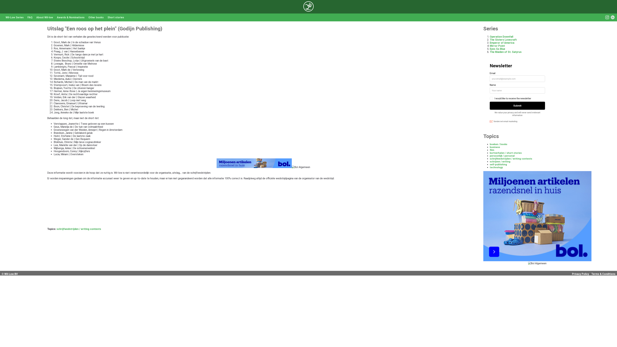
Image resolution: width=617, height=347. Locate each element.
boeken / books (498, 144)
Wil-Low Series (15, 17)
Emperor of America (502, 42)
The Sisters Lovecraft (503, 39)
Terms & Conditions (603, 274)
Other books (96, 17)
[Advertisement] (143, 204)
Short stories (115, 17)
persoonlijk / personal (502, 155)
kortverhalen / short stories (506, 152)
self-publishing (498, 164)
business (495, 147)
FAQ (29, 17)
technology (496, 167)
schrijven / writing (500, 161)
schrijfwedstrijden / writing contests (79, 229)
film (492, 150)
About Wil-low (44, 17)
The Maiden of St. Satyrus (506, 51)
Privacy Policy (580, 274)
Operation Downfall (501, 36)
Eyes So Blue (497, 48)
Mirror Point (497, 45)
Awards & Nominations (71, 17)
